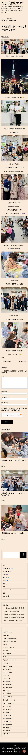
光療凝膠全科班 (16, 608)
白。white (5, 706)
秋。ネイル (6, 709)
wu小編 (6, 608)
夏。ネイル (6, 669)
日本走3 (5, 690)
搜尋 (23, 555)
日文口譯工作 (9, 18)
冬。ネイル (6, 653)
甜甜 (4, 593)
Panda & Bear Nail (7, 647)
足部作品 (5, 730)
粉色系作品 (6, 712)
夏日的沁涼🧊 (6, 577)
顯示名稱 (4, 391)
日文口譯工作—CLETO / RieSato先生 (13, 533)
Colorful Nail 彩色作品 (9, 638)
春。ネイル (6, 694)
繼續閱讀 (3, 466)
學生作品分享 (6, 672)
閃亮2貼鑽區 (6, 734)
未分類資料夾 (6, 697)
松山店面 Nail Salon (8, 700)
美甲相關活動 (6, 724)
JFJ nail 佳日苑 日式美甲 (12, 2)
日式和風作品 (6, 684)
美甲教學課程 (6, 718)
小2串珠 (5, 675)
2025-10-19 (3, 497)
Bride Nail (5, 635)
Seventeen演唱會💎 (8, 568)
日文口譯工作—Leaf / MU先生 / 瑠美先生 (14, 460)
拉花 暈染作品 (6, 681)
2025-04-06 (4, 535)
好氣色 (5, 583)
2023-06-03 (4, 33)
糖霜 (4, 586)
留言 (3, 376)
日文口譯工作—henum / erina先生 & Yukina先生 (13, 494)
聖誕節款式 (6, 727)
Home (2, 18)
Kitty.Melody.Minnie (8, 641)
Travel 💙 (5, 580)
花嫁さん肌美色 (7, 361)
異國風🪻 (5, 574)
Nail (4, 644)
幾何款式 (5, 678)
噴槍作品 (5, 663)
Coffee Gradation (7, 590)
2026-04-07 (4, 463)
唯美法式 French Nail (8, 660)
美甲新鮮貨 (6, 721)
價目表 (5, 650)
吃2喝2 (5, 657)
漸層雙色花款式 (7, 703)
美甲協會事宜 (6, 715)
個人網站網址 (4, 402)
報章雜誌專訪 (6, 666)
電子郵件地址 (5, 397)
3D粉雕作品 (6, 632)
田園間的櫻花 (6, 596)
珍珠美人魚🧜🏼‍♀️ (22, 361)
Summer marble (7, 571)
